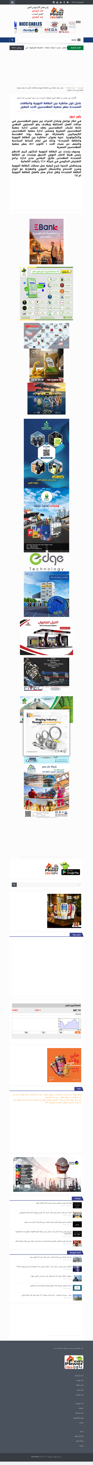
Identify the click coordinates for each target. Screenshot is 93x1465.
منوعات (81, 1445)
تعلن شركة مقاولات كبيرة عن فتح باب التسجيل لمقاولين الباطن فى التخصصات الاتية (55, 1100)
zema (76, 111)
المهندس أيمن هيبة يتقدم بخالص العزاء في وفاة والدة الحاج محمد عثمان (48, 1222)
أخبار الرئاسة (79, 1394)
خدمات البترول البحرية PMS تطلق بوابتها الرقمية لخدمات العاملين (51, 1285)
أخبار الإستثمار (79, 1375)
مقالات (81, 1422)
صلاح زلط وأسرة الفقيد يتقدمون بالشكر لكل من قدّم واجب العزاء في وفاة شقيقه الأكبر (43, 1241)
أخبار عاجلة (46, 111)
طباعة (31, 111)
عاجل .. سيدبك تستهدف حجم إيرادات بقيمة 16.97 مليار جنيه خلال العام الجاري (47, 1295)
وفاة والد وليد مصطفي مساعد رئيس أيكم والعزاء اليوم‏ (54, 1203)
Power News (35, 1456)
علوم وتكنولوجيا (78, 1418)
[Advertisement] (46, 68)
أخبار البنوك (80, 1380)
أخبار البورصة (79, 1403)
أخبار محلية (80, 1390)
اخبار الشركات (79, 1413)
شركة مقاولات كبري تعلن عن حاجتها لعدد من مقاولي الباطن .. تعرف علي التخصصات (55, 1094)
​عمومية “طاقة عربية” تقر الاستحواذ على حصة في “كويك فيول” (51, 1276)
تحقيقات (80, 1408)
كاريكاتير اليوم (79, 1436)
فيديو (81, 1431)
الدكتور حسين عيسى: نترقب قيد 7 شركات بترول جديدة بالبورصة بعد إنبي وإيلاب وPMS (44, 1266)
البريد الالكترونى (21, 111)
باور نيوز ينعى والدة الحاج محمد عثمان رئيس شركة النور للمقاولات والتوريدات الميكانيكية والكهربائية (43, 1232)
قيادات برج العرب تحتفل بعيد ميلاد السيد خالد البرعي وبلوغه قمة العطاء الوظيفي (45, 1212)
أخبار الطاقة (53, 111)
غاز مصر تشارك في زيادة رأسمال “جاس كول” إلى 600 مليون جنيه (51, 1257)
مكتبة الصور (79, 1441)
